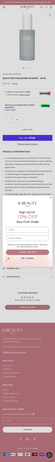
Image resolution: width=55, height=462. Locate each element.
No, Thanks (27, 258)
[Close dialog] (50, 197)
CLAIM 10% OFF (27, 252)
